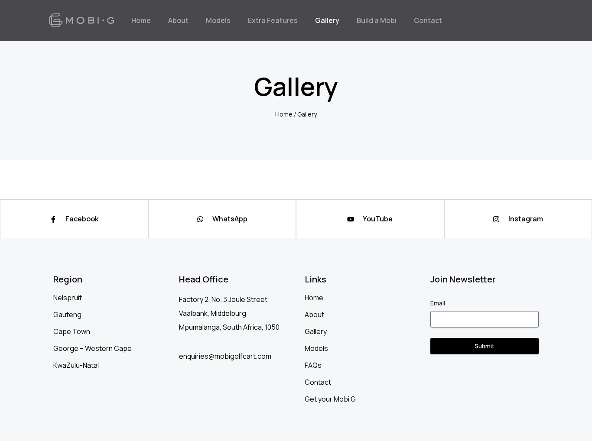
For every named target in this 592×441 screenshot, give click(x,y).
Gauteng (67, 314)
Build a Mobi (377, 20)
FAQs (313, 365)
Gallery (327, 20)
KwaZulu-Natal (76, 365)
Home (141, 20)
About (178, 20)
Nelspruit (67, 297)
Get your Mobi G (330, 399)
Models (218, 20)
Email (437, 303)
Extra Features (273, 20)
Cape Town (71, 331)
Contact (428, 20)
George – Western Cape (92, 348)
